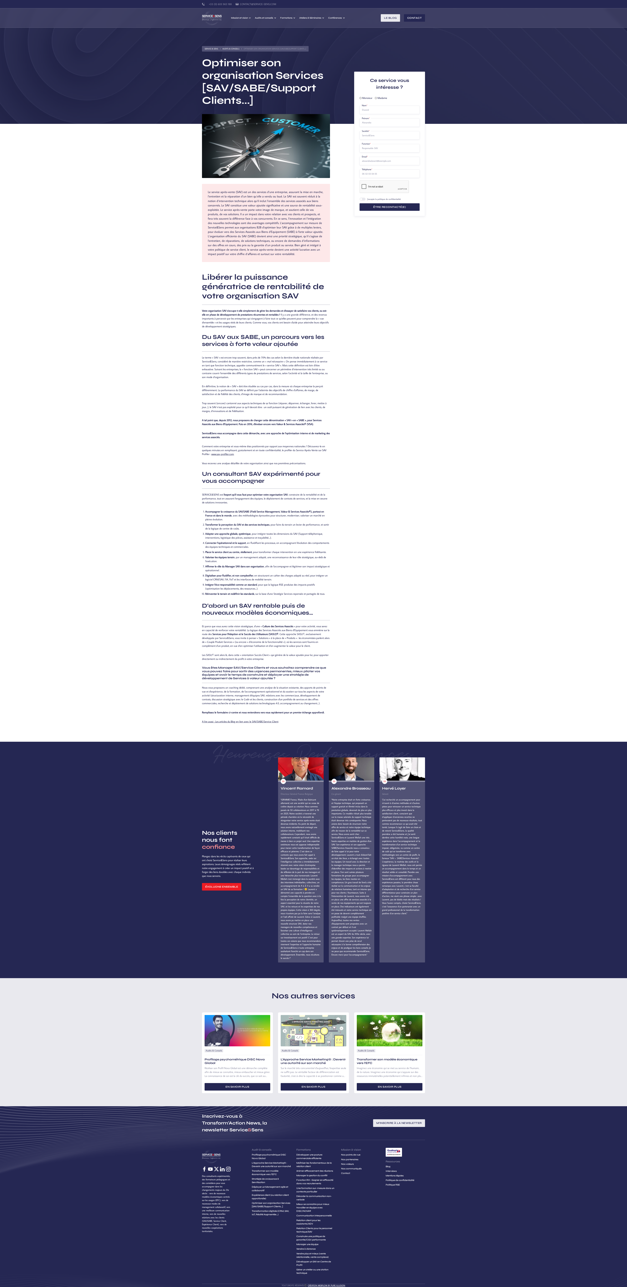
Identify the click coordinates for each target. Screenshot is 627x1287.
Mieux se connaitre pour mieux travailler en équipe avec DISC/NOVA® (312, 1207)
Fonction (366, 143)
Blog (388, 1166)
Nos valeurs (347, 1164)
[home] (216, 18)
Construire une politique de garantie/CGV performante (311, 1238)
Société (366, 131)
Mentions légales (395, 1175)
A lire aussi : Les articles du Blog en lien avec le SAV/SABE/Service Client (240, 721)
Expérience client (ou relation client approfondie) (270, 1197)
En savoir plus (237, 1086)
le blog (390, 17)
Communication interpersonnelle (314, 1215)
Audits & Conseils (230, 48)
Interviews (391, 1171)
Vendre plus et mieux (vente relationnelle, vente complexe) (312, 1255)
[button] (241, 18)
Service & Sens (211, 48)
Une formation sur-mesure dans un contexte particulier (315, 1190)
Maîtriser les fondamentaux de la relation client (314, 1165)
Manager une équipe (307, 1244)
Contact (414, 17)
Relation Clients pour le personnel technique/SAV (314, 1230)
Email (365, 156)
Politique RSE (393, 1184)
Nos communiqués (351, 1168)
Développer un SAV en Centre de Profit (313, 1263)
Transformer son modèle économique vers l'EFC (265, 1173)
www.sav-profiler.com (222, 454)
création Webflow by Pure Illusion (326, 1285)
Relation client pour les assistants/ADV (308, 1222)
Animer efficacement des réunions (314, 1171)
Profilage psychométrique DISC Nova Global (269, 1156)
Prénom (366, 118)
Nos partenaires (349, 1159)
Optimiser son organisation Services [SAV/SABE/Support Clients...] (271, 1205)
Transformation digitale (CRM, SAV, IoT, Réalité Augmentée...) (270, 1213)
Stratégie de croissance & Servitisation (265, 1181)
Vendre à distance (306, 1249)
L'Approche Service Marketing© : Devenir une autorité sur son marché (271, 1165)
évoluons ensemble (221, 886)
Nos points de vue (350, 1154)
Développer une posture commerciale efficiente (309, 1156)
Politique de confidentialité (400, 1180)
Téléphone (367, 169)
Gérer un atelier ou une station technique (312, 1271)
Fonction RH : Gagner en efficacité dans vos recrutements (314, 1182)
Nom (364, 105)
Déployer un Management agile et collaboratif (270, 1189)
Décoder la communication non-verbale (314, 1198)
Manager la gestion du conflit (311, 1175)
